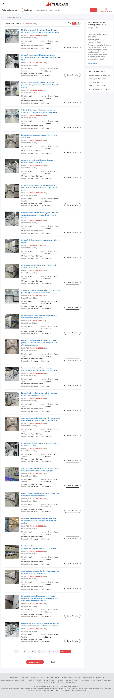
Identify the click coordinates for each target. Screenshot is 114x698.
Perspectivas (100, 677)
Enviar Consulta (72, 47)
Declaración (25, 677)
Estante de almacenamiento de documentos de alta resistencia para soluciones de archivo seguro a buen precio (39, 187)
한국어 (93, 680)
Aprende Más (93, 64)
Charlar (53, 662)
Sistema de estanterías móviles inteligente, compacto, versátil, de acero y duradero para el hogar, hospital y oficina (39, 215)
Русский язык (85, 680)
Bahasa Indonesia (70, 682)
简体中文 (24, 680)
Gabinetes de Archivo (95, 82)
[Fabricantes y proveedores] (57, 4)
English (17, 680)
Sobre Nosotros (14, 677)
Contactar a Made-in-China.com (70, 677)
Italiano (76, 680)
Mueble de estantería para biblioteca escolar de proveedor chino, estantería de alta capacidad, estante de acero (40, 84)
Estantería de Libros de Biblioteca (99, 89)
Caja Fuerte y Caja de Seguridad (99, 75)
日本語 (39, 680)
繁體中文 (31, 680)
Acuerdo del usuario (37, 677)
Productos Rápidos (88, 677)
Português (68, 680)
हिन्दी (39, 682)
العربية (99, 680)
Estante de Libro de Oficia (97, 86)
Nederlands (107, 680)
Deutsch (60, 680)
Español (53, 680)
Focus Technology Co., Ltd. (53, 686)
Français (45, 680)
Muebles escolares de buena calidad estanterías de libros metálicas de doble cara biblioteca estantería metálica (38, 520)
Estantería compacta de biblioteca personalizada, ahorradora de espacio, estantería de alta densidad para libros (40, 57)
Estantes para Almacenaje (97, 79)
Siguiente (65, 651)
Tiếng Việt (60, 682)
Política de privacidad (52, 677)
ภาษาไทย (45, 682)
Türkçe (53, 682)
